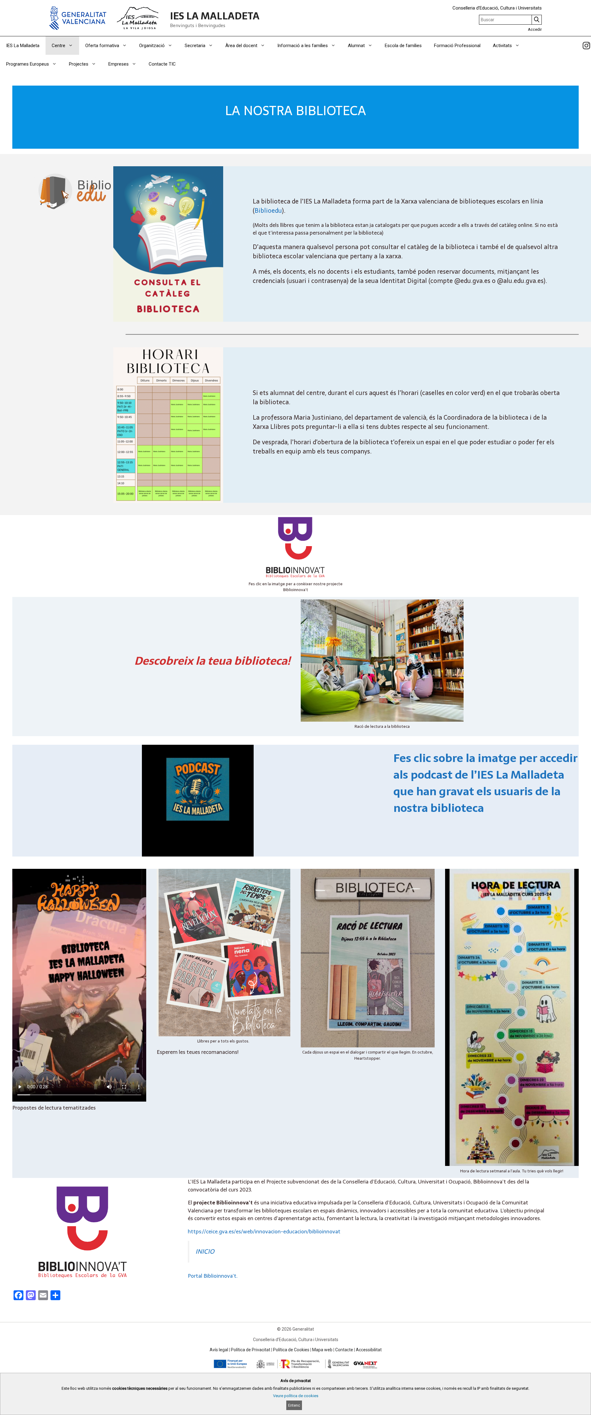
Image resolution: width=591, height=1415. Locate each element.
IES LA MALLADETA (214, 16)
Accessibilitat (369, 1349)
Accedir (535, 29)
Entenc (294, 1405)
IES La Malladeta (22, 45)
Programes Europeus (27, 64)
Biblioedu (268, 211)
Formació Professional (457, 45)
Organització (152, 45)
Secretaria (195, 45)
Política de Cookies (291, 1349)
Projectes (78, 64)
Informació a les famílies (302, 45)
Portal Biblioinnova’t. (213, 1276)
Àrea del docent (241, 45)
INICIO (204, 1251)
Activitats (502, 45)
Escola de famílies (403, 45)
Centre (58, 45)
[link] (586, 45)
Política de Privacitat (250, 1349)
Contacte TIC (162, 64)
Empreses (118, 64)
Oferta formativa (102, 45)
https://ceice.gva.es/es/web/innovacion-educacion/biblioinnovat (264, 1231)
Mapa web (322, 1349)
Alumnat (356, 45)
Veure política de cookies (295, 1395)
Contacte (344, 1349)
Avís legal (219, 1349)
